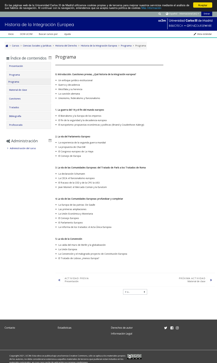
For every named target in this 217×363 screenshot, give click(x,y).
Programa (14, 74)
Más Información (151, 8)
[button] (159, 13)
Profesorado (16, 124)
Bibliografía (15, 116)
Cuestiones (15, 98)
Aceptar (202, 5)
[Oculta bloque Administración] (50, 140)
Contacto (10, 327)
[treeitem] (29, 148)
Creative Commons (78, 355)
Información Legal (121, 333)
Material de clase (18, 89)
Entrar (207, 13)
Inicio (11, 33)
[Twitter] (7, 341)
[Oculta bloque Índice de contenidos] (50, 57)
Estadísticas (64, 327)
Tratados (14, 107)
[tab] (29, 66)
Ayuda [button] (67, 33)
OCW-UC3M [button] (26, 33)
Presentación (16, 65)
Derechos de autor (122, 327)
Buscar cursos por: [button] (48, 33)
